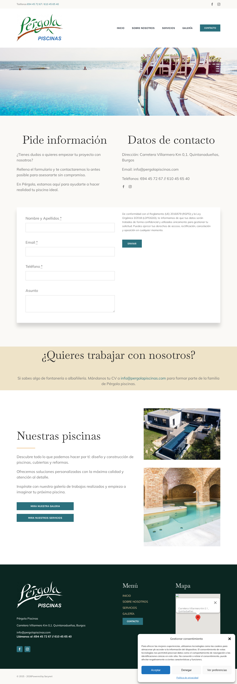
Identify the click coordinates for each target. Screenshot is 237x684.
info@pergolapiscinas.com (143, 378)
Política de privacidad (187, 677)
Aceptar (156, 670)
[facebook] (212, 4)
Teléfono (34, 266)
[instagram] (218, 4)
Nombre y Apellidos (44, 218)
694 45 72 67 (34, 4)
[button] (229, 639)
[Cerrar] (215, 602)
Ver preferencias (217, 670)
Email (32, 242)
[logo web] (40, 16)
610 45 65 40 (51, 4)
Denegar (186, 670)
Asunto (32, 290)
